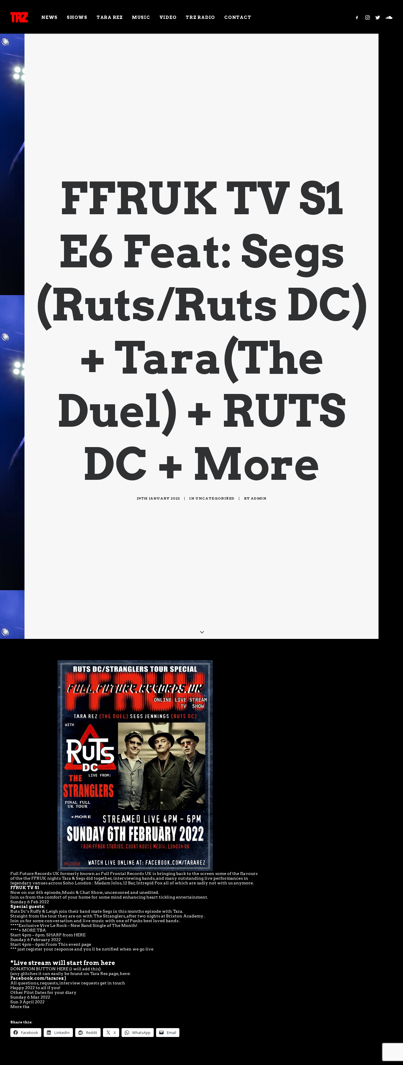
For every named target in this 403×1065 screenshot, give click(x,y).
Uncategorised (215, 498)
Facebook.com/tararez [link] (37, 978)
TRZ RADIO (200, 17)
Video (168, 17)
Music (141, 17)
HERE (80, 935)
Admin (258, 498)
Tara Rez (109, 17)
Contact (237, 17)
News (49, 17)
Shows (77, 17)
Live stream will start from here (64, 962)
